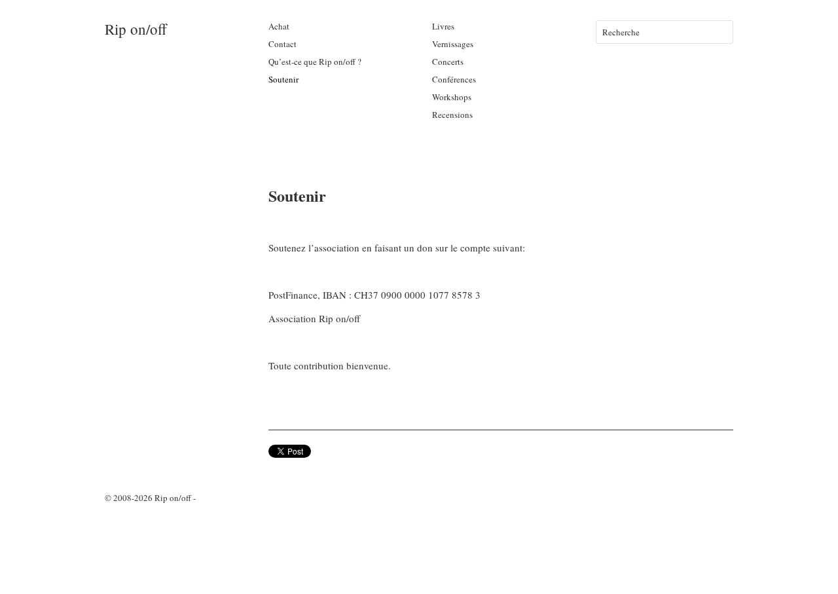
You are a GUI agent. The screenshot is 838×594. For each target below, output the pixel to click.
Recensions (452, 115)
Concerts (448, 61)
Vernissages (452, 44)
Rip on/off (136, 29)
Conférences (454, 79)
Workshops (451, 97)
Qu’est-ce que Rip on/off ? (314, 61)
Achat (278, 26)
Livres (443, 26)
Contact (282, 44)
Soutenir (283, 79)
